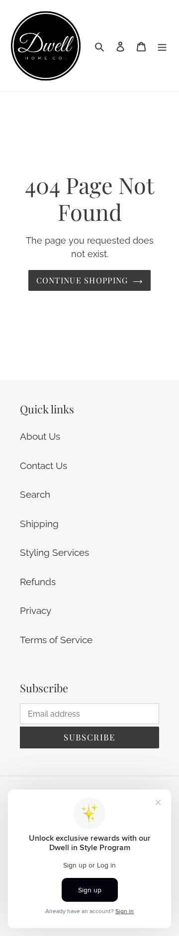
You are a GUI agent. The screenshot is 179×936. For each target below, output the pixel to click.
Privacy (35, 610)
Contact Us (43, 465)
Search (35, 494)
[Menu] (162, 46)
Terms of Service (56, 639)
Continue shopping (82, 280)
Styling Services (54, 552)
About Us (40, 436)
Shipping (39, 523)
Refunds (38, 581)
